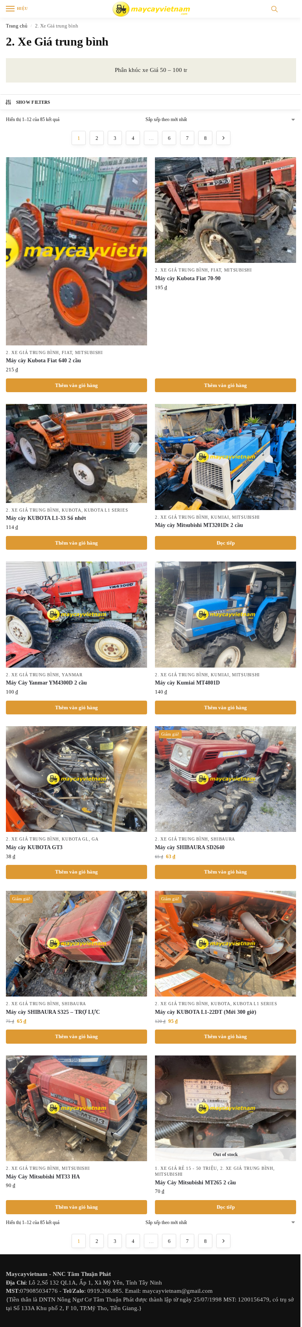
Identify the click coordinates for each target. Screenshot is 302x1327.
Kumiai (220, 517)
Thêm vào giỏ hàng (76, 385)
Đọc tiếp (226, 543)
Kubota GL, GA (80, 839)
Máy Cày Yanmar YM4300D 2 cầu (46, 683)
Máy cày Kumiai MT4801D (187, 683)
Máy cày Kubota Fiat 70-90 (188, 278)
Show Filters (33, 102)
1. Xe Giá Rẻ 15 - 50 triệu (186, 1168)
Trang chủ (17, 26)
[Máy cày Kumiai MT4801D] (225, 614)
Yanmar (72, 675)
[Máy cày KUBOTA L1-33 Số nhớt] (76, 453)
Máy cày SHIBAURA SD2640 (190, 847)
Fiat (67, 353)
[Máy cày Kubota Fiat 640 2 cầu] (76, 251)
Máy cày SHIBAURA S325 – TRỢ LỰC (53, 1012)
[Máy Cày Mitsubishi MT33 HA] (76, 1108)
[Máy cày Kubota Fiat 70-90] (225, 210)
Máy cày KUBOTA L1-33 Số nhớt (46, 518)
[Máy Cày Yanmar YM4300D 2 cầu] (76, 614)
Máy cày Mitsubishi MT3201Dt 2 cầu (199, 525)
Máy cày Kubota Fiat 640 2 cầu (43, 360)
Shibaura (223, 839)
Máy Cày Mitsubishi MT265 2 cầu (195, 1183)
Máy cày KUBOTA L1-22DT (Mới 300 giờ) (205, 1012)
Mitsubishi (89, 353)
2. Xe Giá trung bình (32, 353)
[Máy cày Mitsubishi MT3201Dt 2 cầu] (225, 457)
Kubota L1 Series (106, 510)
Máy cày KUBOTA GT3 (34, 847)
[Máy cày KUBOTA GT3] (76, 779)
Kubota (71, 510)
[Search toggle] (274, 9)
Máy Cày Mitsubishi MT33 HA (43, 1177)
